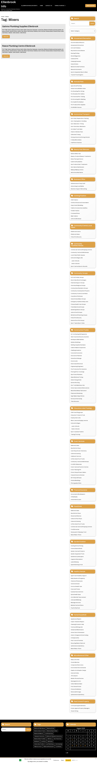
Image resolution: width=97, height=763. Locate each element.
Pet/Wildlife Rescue (76, 107)
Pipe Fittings (30, 31)
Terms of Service (59, 5)
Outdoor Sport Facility (39, 744)
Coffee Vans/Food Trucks (78, 458)
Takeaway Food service (39, 736)
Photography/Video (76, 483)
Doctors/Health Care (76, 586)
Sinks (62, 31)
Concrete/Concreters (76, 353)
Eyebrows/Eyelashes (76, 161)
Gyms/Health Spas (76, 594)
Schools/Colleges (75, 423)
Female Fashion (75, 210)
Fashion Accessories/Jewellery (79, 208)
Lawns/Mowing (75, 562)
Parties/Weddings (75, 480)
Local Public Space (50, 744)
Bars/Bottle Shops (76, 448)
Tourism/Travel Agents (77, 74)
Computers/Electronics (77, 665)
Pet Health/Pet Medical (77, 102)
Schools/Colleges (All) (77, 257)
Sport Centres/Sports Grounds (79, 266)
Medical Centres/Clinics (77, 605)
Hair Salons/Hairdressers (77, 167)
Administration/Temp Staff (78, 183)
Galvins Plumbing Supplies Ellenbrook (20, 26)
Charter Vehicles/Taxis (77, 131)
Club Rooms (50, 741)
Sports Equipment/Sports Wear (79, 72)
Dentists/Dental (75, 583)
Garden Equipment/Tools (77, 553)
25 (72, 745)
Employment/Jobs (76, 417)
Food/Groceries (75, 529)
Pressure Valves (49, 31)
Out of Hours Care (57, 738)
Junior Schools (75, 260)
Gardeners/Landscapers (77, 556)
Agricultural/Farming (76, 85)
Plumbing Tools (37, 31)
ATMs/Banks (74, 496)
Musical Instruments (76, 69)
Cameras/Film (74, 58)
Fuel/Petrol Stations (76, 142)
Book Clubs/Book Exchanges (78, 280)
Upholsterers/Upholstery (77, 645)
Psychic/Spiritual (75, 608)
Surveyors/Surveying (76, 398)
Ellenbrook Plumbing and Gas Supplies (52, 29)
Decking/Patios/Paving (77, 545)
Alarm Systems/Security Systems (80, 336)
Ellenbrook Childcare (38, 733)
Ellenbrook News (75, 234)
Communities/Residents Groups (79, 288)
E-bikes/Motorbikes (76, 139)
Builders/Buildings (76, 342)
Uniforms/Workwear (76, 218)
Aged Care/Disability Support (79, 575)
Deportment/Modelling (77, 205)
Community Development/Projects (80, 290)
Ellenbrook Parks (50, 728)
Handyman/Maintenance (77, 629)
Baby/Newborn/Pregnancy (78, 578)
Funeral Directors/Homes (77, 475)
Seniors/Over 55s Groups (77, 320)
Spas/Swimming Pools (77, 564)
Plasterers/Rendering (76, 393)
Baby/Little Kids (75, 659)
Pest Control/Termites (77, 640)
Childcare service (38, 746)
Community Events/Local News (79, 293)
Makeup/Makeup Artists (77, 169)
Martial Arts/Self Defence (78, 66)
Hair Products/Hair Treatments (79, 164)
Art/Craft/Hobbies (76, 47)
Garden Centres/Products (78, 551)
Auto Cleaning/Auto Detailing (78, 121)
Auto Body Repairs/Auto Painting (80, 118)
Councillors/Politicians (77, 296)
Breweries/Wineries (76, 516)
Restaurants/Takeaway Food (78, 532)
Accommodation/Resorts (77, 42)
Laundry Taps (20, 31)
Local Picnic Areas (49, 733)
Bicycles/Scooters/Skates (78, 50)
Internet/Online (75, 673)
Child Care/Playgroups (77, 412)
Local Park (43, 741)
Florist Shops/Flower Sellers (78, 472)
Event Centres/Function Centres (79, 467)
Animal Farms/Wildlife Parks (78, 88)
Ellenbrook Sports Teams (39, 730)
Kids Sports (36, 741)
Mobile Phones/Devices (77, 678)
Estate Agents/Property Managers (80, 708)
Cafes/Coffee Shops (76, 518)
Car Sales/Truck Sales (76, 129)
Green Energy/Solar (76, 379)
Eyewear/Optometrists (77, 591)
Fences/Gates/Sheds (76, 548)
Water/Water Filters (76, 534)
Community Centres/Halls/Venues (80, 252)
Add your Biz (91, 5)
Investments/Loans (76, 499)
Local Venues (58, 746)
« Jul (67, 752)
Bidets (25, 29)
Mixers (25, 31)
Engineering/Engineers (77, 366)
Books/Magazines (75, 56)
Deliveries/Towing (76, 134)
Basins (9, 29)
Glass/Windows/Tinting (77, 377)
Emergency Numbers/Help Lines (79, 301)
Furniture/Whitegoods (77, 627)
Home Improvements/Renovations (80, 388)
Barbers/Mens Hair (76, 153)
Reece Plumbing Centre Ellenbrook (18, 46)
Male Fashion (74, 216)
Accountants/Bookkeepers (78, 494)
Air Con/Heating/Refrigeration (79, 334)
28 (85, 745)
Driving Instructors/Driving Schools (80, 137)
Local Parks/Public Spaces (78, 255)
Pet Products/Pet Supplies (78, 104)
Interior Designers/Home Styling (79, 635)
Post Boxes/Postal (76, 686)
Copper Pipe (40, 29)
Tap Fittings (5, 32)
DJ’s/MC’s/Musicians (76, 464)
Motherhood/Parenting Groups (79, 315)
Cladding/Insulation (76, 350)
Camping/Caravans (76, 61)
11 (72, 739)
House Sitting (74, 711)
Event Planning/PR (76, 469)
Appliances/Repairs (76, 619)
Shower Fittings (57, 31)
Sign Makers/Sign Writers (77, 396)
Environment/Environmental (78, 667)
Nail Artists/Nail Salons (77, 172)
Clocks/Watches (75, 662)
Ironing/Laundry (75, 637)
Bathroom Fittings (16, 29)
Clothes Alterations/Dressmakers (80, 202)
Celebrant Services (76, 456)
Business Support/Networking (79, 188)
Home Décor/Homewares (77, 632)
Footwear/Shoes (75, 213)
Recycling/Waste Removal (78, 643)
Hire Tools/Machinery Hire (78, 385)
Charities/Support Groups (78, 282)
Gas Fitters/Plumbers (76, 374)
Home (41, 5)
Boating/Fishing (75, 53)
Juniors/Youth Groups (76, 312)
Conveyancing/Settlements (78, 705)
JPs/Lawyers (74, 675)
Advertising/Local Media (77, 186)
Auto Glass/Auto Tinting (77, 123)
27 (81, 745)
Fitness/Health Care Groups (78, 304)
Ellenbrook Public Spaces (39, 728)
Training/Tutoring (75, 434)
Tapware (10, 32)
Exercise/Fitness (75, 589)
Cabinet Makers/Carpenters (78, 347)
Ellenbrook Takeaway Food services (54, 736)
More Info (6, 36)
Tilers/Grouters (75, 401)
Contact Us (48, 5)
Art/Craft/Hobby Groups (77, 277)
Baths (21, 29)
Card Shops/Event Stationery (79, 450)
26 (76, 745)
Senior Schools (76, 263)
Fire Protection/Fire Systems (79, 369)
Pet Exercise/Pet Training (78, 96)
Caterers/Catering (76, 453)
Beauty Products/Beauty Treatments (81, 156)
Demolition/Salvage (76, 358)
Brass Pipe (29, 29)
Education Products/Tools (78, 415)
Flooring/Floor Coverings (77, 371)
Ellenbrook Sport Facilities (40, 738)
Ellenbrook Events (76, 231)
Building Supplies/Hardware (78, 344)
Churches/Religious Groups (78, 285)
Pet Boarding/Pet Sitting (77, 91)
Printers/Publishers (76, 689)
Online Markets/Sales (76, 683)
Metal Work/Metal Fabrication (78, 390)
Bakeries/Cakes (75, 445)
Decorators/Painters (76, 355)
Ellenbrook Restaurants (49, 746)
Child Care (49, 738)
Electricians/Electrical (77, 363)
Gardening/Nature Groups (78, 309)
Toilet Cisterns (15, 32)
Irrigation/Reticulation (77, 559)
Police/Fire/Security (76, 236)
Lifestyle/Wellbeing (76, 599)
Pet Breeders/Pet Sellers (78, 93)
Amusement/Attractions (77, 45)
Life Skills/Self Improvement (78, 597)
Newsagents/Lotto (76, 681)
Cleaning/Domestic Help (77, 624)
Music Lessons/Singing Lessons (79, 420)
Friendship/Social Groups (77, 307)
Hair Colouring (59, 744)
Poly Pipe (43, 31)
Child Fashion (74, 199)
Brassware (35, 29)
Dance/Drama (74, 64)
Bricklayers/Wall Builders (77, 339)
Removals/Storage (76, 691)
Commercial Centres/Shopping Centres (81, 249)
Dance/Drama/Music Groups (78, 298)
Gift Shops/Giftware (76, 477)
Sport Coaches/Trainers (77, 431)
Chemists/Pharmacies (77, 581)
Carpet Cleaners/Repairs (77, 621)
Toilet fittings (23, 32)
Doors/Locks (74, 361)
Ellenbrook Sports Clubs (52, 730)
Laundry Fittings (13, 31)
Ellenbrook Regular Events (29, 5)
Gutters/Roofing (75, 382)
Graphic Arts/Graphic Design (78, 670)
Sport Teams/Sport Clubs (78, 323)
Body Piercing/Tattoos (77, 159)
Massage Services (76, 602)
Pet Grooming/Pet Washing (78, 99)
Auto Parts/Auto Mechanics (78, 126)
